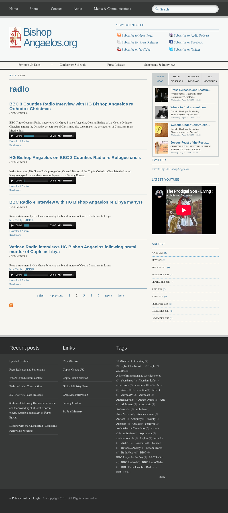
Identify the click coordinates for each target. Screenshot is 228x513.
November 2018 (160, 274)
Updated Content (19, 361)
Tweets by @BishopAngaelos (170, 169)
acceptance (122, 385)
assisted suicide (125, 438)
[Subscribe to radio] (11, 306)
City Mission (70, 361)
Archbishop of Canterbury (130, 428)
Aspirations (145, 433)
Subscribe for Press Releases (140, 42)
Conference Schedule (73, 64)
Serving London (72, 403)
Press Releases (116, 64)
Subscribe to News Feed (137, 35)
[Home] (15, 47)
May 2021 (157, 260)
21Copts (121, 371)
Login (37, 498)
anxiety (151, 419)
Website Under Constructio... (190, 125)
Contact (56, 8)
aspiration (128, 433)
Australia (141, 443)
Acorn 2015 (127, 390)
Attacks (158, 438)
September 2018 (161, 281)
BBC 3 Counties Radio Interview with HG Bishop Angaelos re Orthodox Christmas (71, 106)
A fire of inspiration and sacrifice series (138, 375)
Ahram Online (146, 400)
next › (108, 295)
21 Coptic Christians (128, 366)
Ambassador (123, 409)
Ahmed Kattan (124, 400)
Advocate (144, 395)
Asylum (144, 438)
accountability (142, 385)
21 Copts (150, 366)
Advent (156, 390)
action (143, 390)
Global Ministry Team (75, 386)
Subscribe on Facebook (188, 42)
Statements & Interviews (159, 64)
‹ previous (56, 295)
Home (13, 8)
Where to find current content (26, 378)
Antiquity (136, 419)
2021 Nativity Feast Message (26, 395)
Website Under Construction (25, 386)
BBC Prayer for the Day (129, 457)
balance (156, 443)
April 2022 (157, 252)
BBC (143, 452)
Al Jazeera (127, 404)
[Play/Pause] (12, 136)
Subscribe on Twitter (186, 49)
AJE (162, 400)
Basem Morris (154, 448)
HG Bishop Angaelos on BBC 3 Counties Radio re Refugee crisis (75, 157)
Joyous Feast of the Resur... (190, 142)
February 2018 (160, 303)
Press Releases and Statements (27, 369)
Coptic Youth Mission (75, 378)
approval (150, 424)
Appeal (136, 424)
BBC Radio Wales (152, 462)
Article (155, 428)
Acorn (159, 385)
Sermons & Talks (29, 64)
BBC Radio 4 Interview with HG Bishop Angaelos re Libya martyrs (76, 202)
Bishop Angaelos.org (50, 37)
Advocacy (126, 395)
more (162, 476)
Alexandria (145, 404)
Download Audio (18, 141)
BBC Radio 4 (129, 462)
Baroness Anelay (130, 448)
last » (121, 295)
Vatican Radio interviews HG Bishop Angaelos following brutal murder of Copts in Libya (72, 249)
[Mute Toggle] (60, 136)
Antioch (120, 419)
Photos (34, 8)
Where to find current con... (189, 107)
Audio (124, 443)
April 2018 (157, 296)
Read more (15, 145)
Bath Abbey (128, 452)
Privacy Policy (21, 498)
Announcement (145, 414)
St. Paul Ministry (72, 411)
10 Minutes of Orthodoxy (130, 361)
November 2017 (160, 318)
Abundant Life (146, 380)
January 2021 (159, 267)
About (77, 8)
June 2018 (157, 289)
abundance (127, 380)
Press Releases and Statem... (191, 90)
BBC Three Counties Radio (137, 467)
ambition (141, 409)
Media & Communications (112, 8)
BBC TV (121, 472)
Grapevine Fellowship (75, 395)
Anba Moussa (124, 414)
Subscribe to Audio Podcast (191, 35)
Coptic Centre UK (73, 369)
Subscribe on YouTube (136, 49)
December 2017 (160, 310)
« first (40, 295)
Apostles (121, 424)
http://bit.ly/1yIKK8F (21, 220)
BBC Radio (155, 457)
